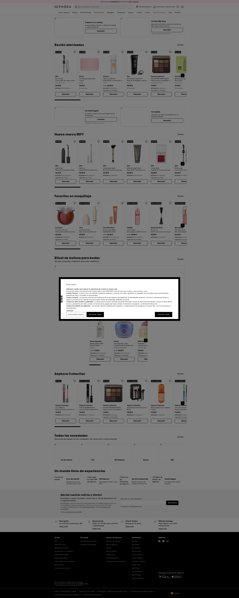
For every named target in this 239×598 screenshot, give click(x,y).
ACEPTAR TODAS (163, 314)
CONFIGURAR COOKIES (76, 314)
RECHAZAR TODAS (95, 314)
